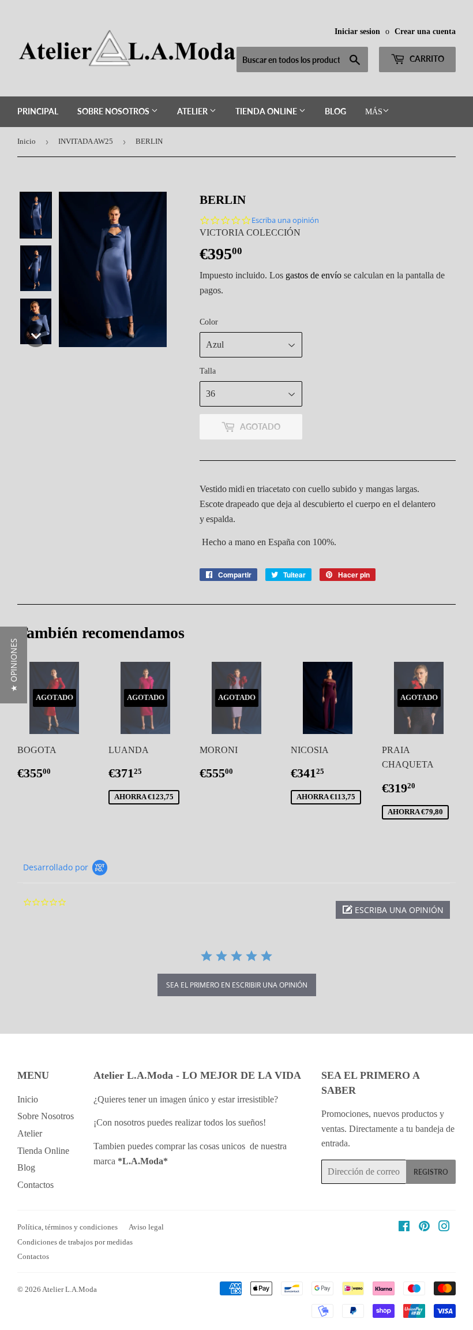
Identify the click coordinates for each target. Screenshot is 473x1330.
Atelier (193, 111)
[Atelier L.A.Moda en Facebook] (404, 1227)
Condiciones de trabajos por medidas (75, 1242)
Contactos (35, 1185)
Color (209, 322)
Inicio (26, 141)
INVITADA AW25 (85, 141)
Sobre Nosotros (114, 111)
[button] (36, 215)
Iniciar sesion (357, 31)
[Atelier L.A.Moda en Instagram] (444, 1227)
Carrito (426, 59)
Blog (335, 111)
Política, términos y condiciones (67, 1227)
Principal (37, 111)
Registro (431, 1172)
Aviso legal (146, 1227)
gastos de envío (313, 275)
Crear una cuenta (425, 31)
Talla (208, 371)
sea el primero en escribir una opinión (236, 985)
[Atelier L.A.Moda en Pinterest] (424, 1227)
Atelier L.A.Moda (69, 1289)
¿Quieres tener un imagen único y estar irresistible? (186, 1099)
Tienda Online (267, 111)
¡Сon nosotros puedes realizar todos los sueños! (180, 1122)
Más (373, 111)
